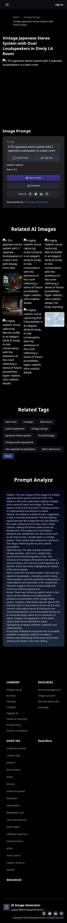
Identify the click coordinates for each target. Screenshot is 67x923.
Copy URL (48, 157)
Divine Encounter (16, 791)
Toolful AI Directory (17, 719)
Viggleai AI (12, 713)
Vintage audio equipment (19, 442)
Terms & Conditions (17, 730)
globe (10, 848)
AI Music (11, 695)
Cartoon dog (13, 755)
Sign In (59, 4)
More (8, 455)
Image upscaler (46, 695)
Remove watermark (48, 701)
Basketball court (15, 812)
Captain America (16, 862)
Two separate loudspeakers (20, 449)
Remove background (49, 689)
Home (16, 17)
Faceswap (43, 707)
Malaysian (12, 798)
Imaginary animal (16, 748)
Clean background (17, 819)
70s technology (46, 435)
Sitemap (11, 701)
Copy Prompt (22, 157)
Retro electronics (51, 449)
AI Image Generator (35, 202)
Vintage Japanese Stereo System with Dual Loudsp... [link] (33, 23)
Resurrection (13, 769)
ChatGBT (11, 707)
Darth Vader (13, 826)
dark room (11, 421)
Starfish (11, 869)
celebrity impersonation (18, 834)
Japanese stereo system (18, 435)
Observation (13, 805)
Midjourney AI (14, 689)
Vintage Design (32, 17)
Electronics (46, 421)
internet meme (15, 841)
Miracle (11, 784)
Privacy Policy (14, 724)
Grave (10, 776)
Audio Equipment (14, 428)
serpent (11, 762)
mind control (13, 855)
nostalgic (28, 421)
